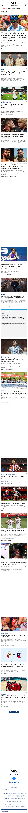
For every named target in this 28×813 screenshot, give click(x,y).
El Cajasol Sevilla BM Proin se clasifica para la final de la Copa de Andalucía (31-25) (13, 697)
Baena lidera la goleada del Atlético (13, 503)
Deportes (5, 11)
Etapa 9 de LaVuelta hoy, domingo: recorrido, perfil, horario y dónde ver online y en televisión (13, 36)
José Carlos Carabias (5, 645)
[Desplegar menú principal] (2, 5)
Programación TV (8, 804)
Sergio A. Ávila (4, 402)
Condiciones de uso (15, 795)
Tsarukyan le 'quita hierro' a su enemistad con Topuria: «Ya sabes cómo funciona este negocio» (12, 166)
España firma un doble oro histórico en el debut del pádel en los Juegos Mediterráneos (13, 72)
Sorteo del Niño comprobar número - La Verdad (12, 807)
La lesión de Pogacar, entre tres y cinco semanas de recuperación (14, 563)
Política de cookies (7, 795)
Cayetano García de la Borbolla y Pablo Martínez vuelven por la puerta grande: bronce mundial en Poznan (13, 393)
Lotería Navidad (17, 803)
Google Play (21, 789)
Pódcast (23, 807)
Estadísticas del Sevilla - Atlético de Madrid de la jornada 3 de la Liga (13, 665)
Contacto (15, 793)
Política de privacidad (22, 793)
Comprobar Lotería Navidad (8, 803)
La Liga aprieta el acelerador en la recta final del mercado (12, 531)
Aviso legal (22, 795)
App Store (8, 789)
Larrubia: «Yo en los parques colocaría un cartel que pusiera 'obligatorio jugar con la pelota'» (13, 359)
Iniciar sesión (26, 5)
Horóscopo (23, 803)
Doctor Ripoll (4, 561)
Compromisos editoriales (20, 798)
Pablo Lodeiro (4, 483)
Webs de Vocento (22, 811)
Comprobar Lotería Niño (11, 801)
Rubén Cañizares (4, 369)
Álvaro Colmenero (4, 144)
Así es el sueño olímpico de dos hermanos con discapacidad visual (13, 318)
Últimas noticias (16, 804)
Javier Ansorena (4, 274)
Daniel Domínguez (4, 48)
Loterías (21, 804)
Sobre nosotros (9, 793)
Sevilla (16, 5)
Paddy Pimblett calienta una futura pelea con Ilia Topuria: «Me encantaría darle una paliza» (13, 136)
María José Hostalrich (5, 306)
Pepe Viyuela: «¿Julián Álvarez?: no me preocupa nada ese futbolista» (12, 297)
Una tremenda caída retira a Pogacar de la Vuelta (13, 636)
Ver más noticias (14, 711)
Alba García (3, 540)
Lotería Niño (19, 801)
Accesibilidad (8, 796)
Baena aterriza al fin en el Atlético (12, 476)
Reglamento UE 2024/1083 (17, 796)
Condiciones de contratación (8, 798)
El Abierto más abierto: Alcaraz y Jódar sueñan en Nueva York (12, 265)
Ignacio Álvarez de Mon (5, 82)
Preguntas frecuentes (20, 806)
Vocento (3, 793)
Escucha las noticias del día (9, 806)
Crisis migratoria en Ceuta (14, 8)
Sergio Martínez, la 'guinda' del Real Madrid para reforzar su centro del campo (13, 105)
